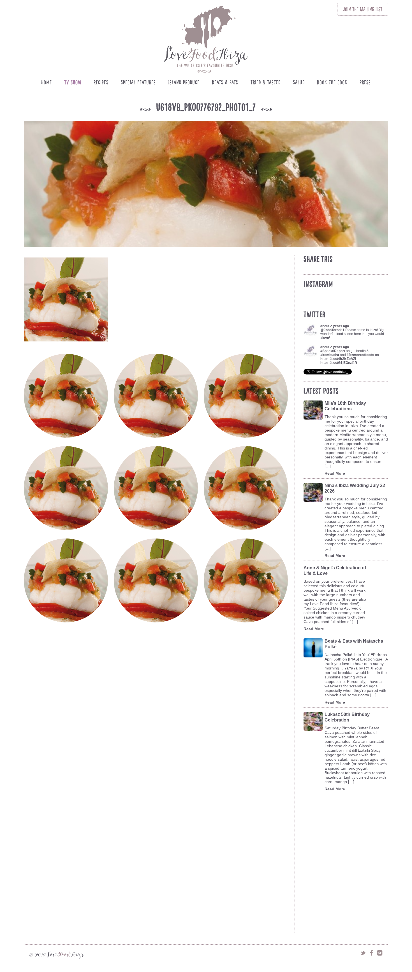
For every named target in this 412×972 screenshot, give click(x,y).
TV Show (72, 82)
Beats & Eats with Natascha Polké (354, 644)
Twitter (363, 953)
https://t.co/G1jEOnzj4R (338, 363)
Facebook (371, 953)
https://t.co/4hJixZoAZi (338, 359)
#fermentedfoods (360, 355)
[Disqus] (158, 712)
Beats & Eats (225, 82)
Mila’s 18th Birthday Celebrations (345, 406)
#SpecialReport (332, 351)
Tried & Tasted (266, 82)
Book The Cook (332, 82)
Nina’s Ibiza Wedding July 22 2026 (355, 488)
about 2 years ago (334, 326)
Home (46, 82)
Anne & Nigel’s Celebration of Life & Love (335, 570)
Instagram (380, 953)
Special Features (138, 82)
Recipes (101, 82)
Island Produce (184, 82)
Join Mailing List (362, 9)
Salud (299, 82)
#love (324, 338)
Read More (335, 473)
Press (365, 82)
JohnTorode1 (334, 330)
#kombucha (329, 355)
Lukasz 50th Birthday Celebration (347, 717)
